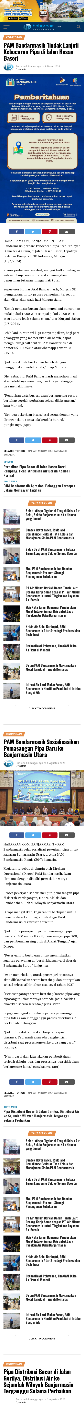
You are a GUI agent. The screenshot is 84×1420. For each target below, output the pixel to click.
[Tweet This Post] (33, 231)
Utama (9, 455)
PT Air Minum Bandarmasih (48, 451)
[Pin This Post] (49, 231)
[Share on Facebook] (16, 231)
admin (22, 69)
